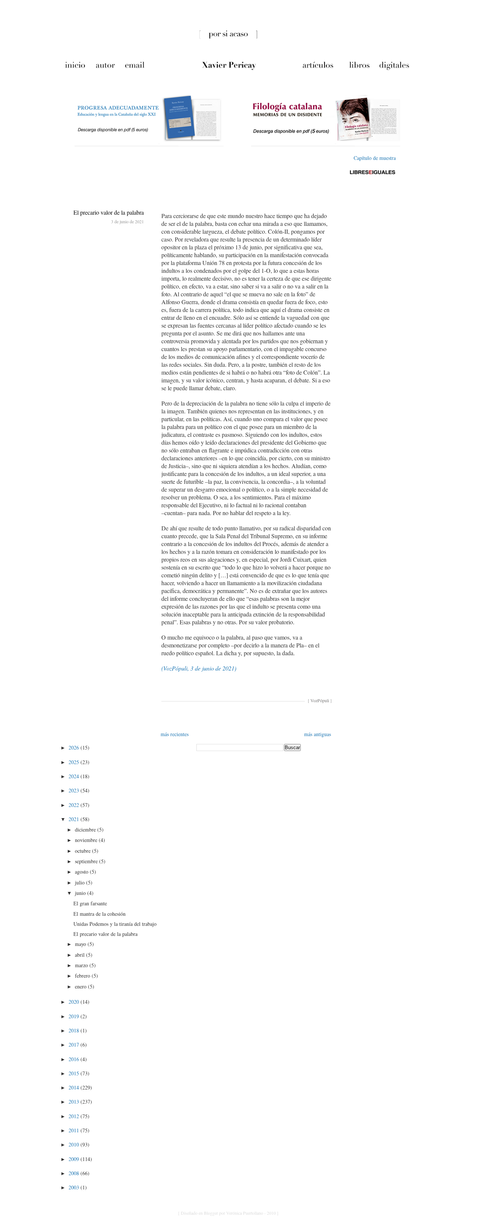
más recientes (175, 734)
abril (80, 954)
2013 (74, 1101)
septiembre (87, 861)
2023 (74, 790)
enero (81, 986)
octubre (83, 850)
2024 (74, 776)
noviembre (87, 839)
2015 (74, 1073)
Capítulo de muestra (375, 157)
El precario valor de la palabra (108, 212)
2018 (74, 1030)
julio (80, 882)
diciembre (86, 829)
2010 (74, 1144)
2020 (74, 1001)
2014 (74, 1087)
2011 (74, 1130)
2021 (74, 819)
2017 (74, 1044)
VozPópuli (319, 700)
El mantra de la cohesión (99, 913)
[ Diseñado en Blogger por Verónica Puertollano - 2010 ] (228, 1213)
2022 (74, 804)
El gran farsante (90, 903)
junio (81, 892)
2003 (74, 1187)
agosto (82, 871)
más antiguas (317, 734)
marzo (82, 965)
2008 (74, 1173)
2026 (74, 747)
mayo (81, 943)
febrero (83, 975)
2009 (74, 1159)
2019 (74, 1016)
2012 (74, 1116)
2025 (74, 762)
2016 (74, 1059)
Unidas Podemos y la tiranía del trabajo (115, 923)
